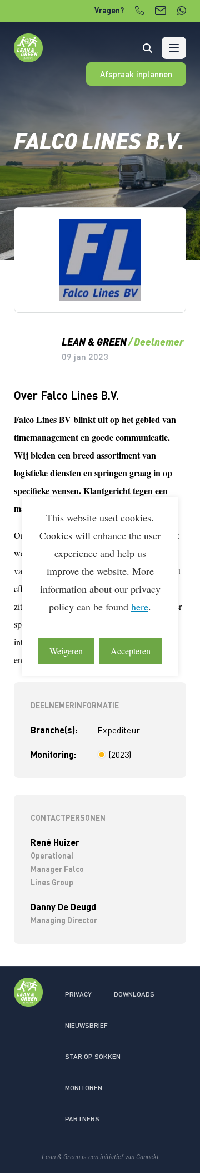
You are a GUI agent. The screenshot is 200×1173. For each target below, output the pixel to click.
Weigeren (66, 651)
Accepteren (131, 651)
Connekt (147, 1156)
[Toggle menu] (174, 48)
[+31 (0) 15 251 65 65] (139, 10)
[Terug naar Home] (28, 59)
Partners (82, 1119)
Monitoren (83, 1087)
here (139, 606)
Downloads (134, 994)
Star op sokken (93, 1056)
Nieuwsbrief (86, 1025)
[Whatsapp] (181, 10)
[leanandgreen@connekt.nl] (160, 10)
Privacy (78, 994)
